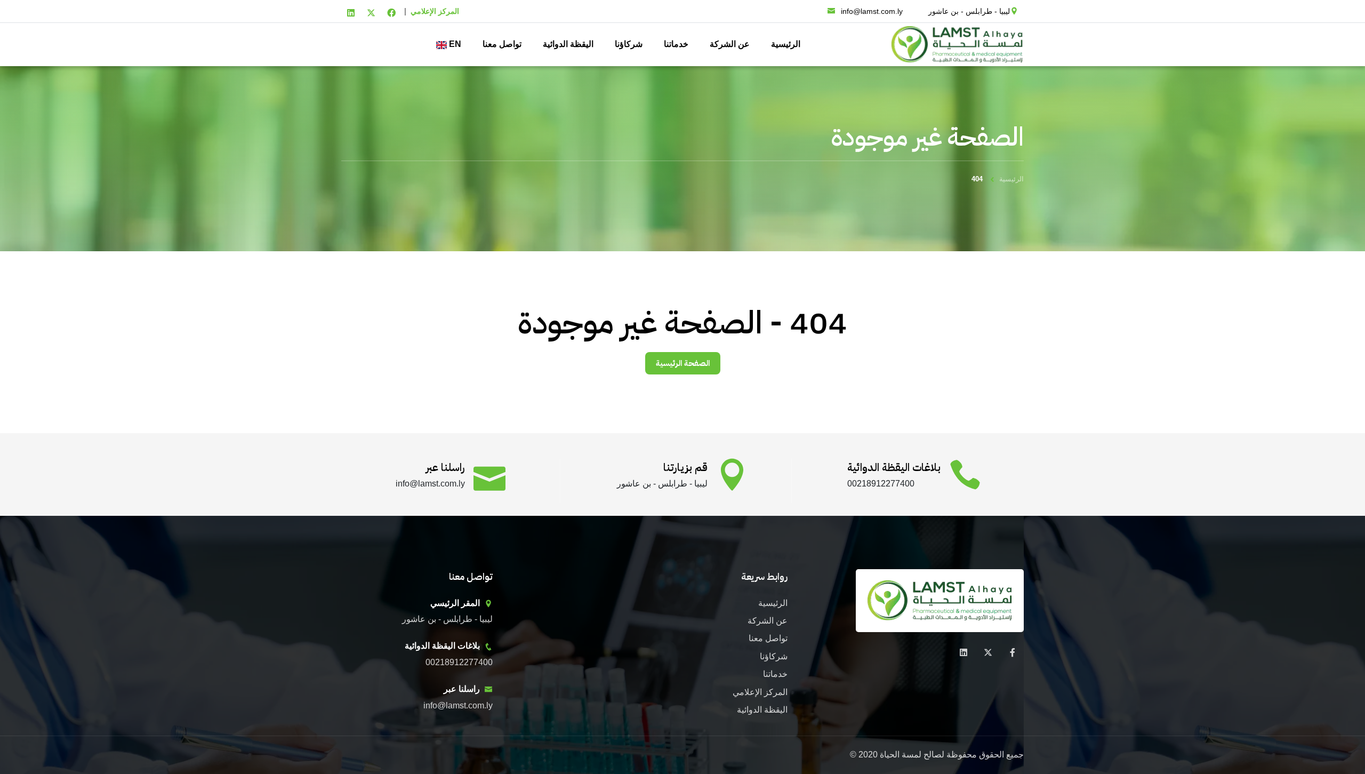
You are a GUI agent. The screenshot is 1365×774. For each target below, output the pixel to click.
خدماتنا (676, 44)
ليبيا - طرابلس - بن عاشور (969, 11)
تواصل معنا (502, 44)
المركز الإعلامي (435, 11)
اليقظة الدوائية (568, 44)
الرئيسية (785, 44)
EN (454, 44)
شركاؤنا (629, 44)
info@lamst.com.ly (872, 11)
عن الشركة (730, 44)
